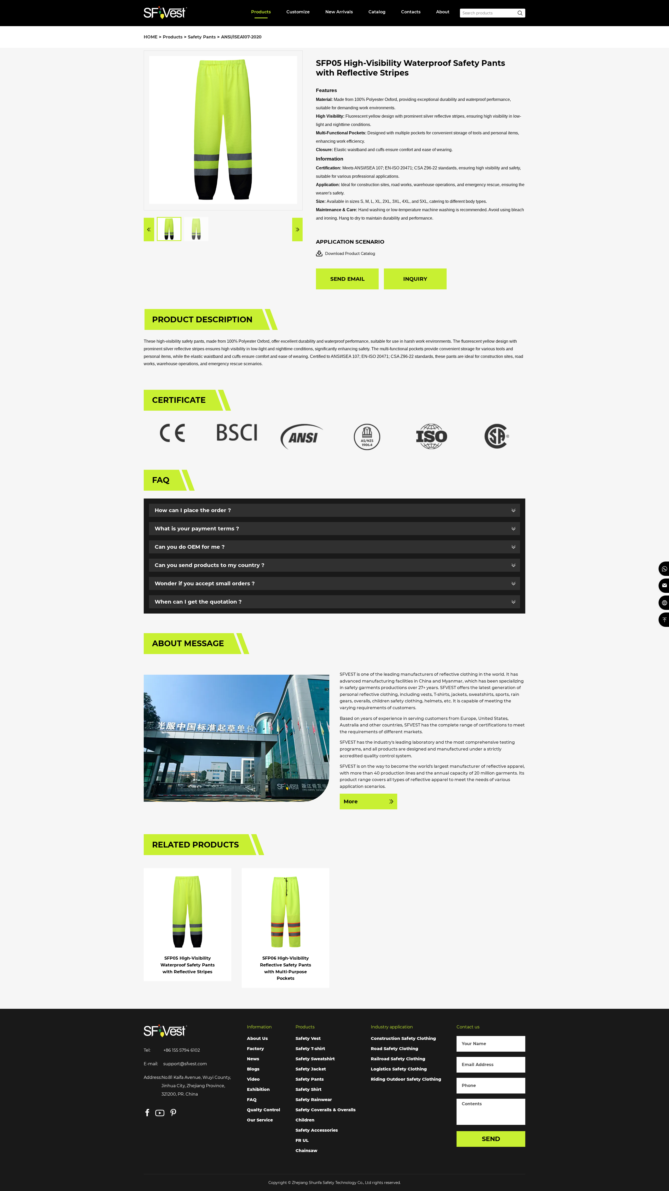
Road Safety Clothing (394, 1048)
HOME (151, 37)
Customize (298, 11)
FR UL (302, 1140)
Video (253, 1079)
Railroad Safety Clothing (398, 1058)
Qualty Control (263, 1109)
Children (305, 1120)
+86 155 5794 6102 (181, 1050)
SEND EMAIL (347, 279)
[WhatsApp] (664, 569)
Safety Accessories (317, 1130)
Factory (255, 1048)
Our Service (260, 1120)
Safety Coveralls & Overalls (326, 1109)
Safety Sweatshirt (315, 1058)
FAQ (252, 1099)
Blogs (253, 1069)
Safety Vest (308, 1038)
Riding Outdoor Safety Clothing (406, 1079)
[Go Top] (664, 619)
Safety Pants (202, 37)
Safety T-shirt (310, 1048)
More (351, 801)
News (253, 1058)
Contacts (410, 11)
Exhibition (258, 1089)
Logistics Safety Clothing (399, 1069)
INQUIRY (415, 279)
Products (261, 11)
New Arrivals (339, 11)
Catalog (376, 11)
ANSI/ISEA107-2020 (241, 37)
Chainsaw (306, 1150)
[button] (149, 229)
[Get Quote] (664, 603)
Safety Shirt (308, 1089)
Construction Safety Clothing (403, 1038)
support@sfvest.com (185, 1063)
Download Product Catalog (350, 253)
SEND (491, 1139)
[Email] (664, 586)
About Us (257, 1038)
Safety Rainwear (314, 1099)
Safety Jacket (311, 1069)
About (442, 11)
